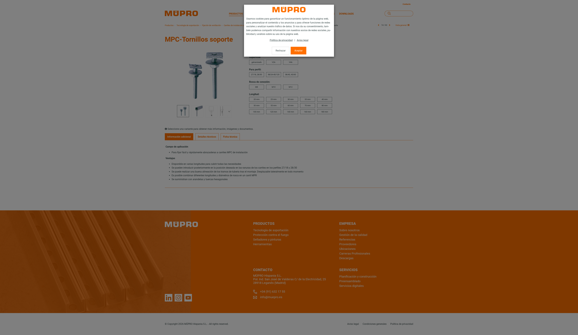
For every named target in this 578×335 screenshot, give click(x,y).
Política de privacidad (281, 40)
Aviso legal (302, 40)
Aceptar (298, 50)
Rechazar (281, 50)
